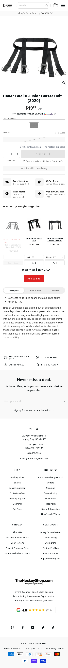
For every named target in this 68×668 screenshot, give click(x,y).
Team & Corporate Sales (17, 548)
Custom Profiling (50, 548)
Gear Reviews (17, 542)
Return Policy (50, 493)
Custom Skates (50, 553)
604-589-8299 (34, 453)
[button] (34, 113)
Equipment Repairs (50, 558)
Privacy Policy (32, 648)
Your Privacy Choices (54, 648)
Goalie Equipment (17, 487)
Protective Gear (17, 493)
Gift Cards (17, 509)
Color (9, 118)
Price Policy (50, 503)
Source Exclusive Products (17, 553)
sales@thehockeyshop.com (34, 458)
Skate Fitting (51, 537)
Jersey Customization (50, 532)
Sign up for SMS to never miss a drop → (34, 410)
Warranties (50, 498)
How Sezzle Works (50, 514)
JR (34, 139)
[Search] (47, 5)
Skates (17, 482)
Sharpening (50, 542)
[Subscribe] (62, 401)
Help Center (50, 470)
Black (34, 125)
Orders (50, 482)
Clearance (17, 503)
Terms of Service (12, 648)
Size (6, 132)
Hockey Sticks (17, 477)
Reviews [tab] (55, 290)
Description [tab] (14, 290)
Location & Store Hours (17, 537)
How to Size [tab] (35, 290)
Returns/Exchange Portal (50, 477)
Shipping (50, 487)
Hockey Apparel (17, 498)
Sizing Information (50, 509)
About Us (17, 532)
